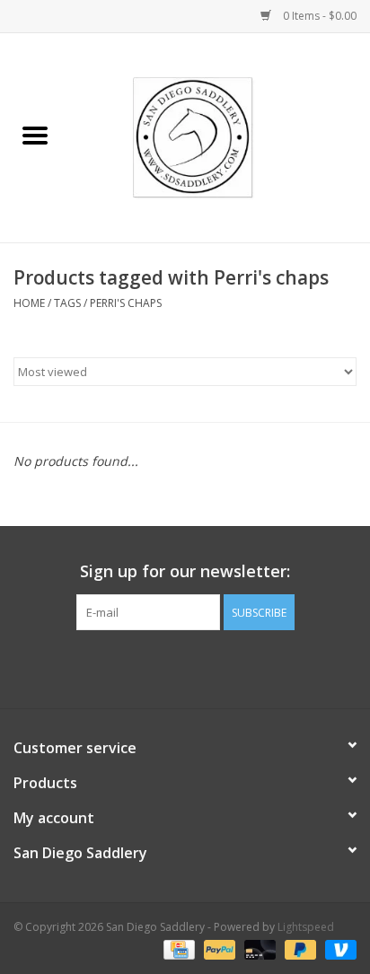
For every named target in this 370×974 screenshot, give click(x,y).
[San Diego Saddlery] (220, 136)
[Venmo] (338, 949)
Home (29, 303)
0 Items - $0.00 (318, 15)
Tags (67, 303)
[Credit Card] (177, 949)
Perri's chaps (126, 303)
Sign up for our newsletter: (185, 571)
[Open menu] (35, 135)
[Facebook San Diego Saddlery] (168, 667)
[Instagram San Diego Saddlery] (201, 667)
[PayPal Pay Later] (298, 949)
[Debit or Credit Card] (258, 949)
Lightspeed (306, 927)
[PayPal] (218, 949)
